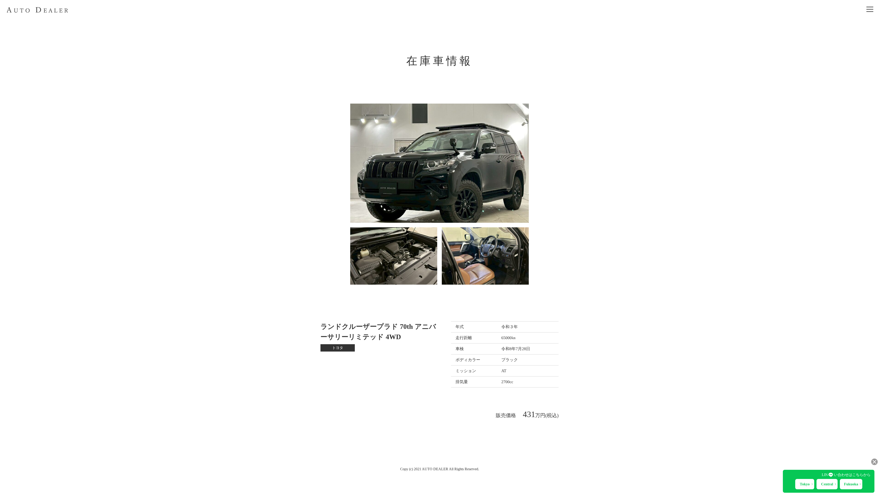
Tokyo (805, 484)
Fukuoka (851, 484)
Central (827, 484)
